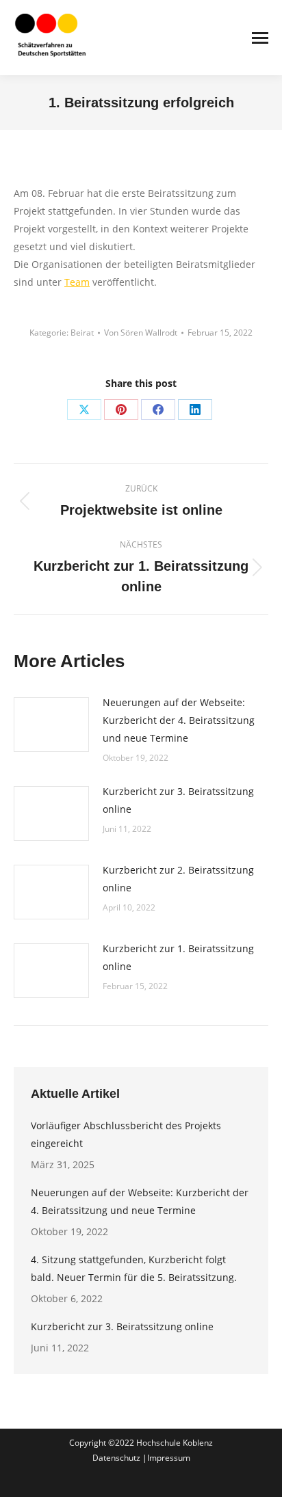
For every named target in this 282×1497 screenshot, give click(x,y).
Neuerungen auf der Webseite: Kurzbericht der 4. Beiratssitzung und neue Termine (179, 720)
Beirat (82, 332)
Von (140, 332)
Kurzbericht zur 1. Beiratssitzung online (178, 957)
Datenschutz (117, 1458)
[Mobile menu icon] (260, 38)
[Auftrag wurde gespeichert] (51, 724)
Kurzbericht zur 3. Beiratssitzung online (178, 800)
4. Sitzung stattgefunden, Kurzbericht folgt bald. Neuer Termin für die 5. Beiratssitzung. (134, 1268)
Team (77, 281)
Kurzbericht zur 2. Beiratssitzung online (178, 878)
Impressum (168, 1458)
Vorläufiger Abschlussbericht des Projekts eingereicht (126, 1134)
